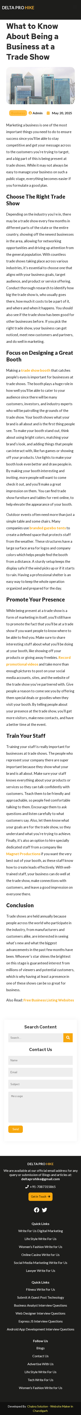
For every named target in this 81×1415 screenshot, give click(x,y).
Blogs (40, 1348)
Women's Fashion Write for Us (40, 1247)
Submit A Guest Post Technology (40, 1297)
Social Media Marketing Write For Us (40, 1263)
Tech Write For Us (40, 1380)
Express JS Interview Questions (40, 1321)
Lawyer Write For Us (40, 1270)
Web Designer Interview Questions (40, 1313)
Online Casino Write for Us (40, 1255)
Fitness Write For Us (40, 1289)
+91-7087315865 (43, 1187)
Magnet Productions (23, 854)
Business (18, 113)
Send (15, 1129)
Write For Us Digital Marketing (40, 1231)
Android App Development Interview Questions (40, 1329)
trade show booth (35, 370)
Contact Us (40, 1356)
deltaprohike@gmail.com (40, 1179)
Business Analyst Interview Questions (40, 1305)
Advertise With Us (40, 1364)
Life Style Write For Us (40, 1239)
